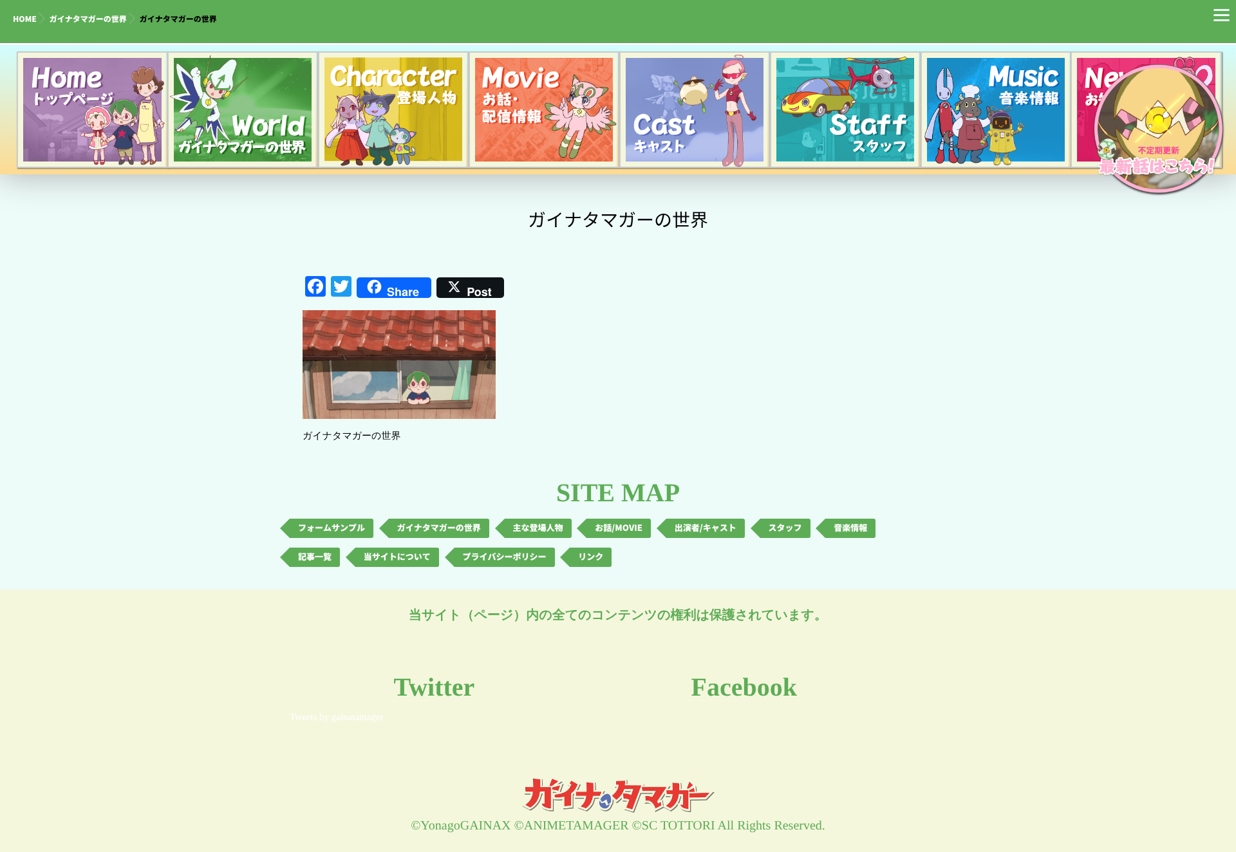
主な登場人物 (538, 528)
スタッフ (785, 528)
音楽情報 (850, 528)
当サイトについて (397, 557)
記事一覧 (315, 557)
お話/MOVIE (618, 528)
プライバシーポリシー (505, 557)
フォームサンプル (331, 528)
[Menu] (1221, 14)
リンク (590, 557)
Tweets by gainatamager (337, 717)
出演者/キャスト (705, 528)
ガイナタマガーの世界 (88, 19)
